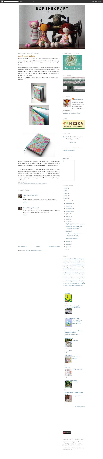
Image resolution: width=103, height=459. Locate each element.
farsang (64, 263)
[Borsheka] (69, 180)
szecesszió (65, 281)
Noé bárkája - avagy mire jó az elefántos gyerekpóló (74, 227)
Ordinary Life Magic (71, 380)
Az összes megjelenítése (80, 406)
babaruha (76, 259)
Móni (24, 195)
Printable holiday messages (76, 357)
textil (64, 283)
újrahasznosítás (75, 283)
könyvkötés (37, 183)
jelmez (83, 265)
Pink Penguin (68, 355)
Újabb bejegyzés (22, 246)
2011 (66, 196)
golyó (76, 263)
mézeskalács (82, 271)
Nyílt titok (69, 231)
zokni (72, 285)
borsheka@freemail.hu (69, 150)
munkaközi (75, 273)
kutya (71, 269)
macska (75, 269)
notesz (44, 183)
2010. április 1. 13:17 (32, 195)
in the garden (75, 381)
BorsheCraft (52, 8)
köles (79, 267)
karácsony (65, 267)
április (68, 222)
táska (83, 281)
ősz (66, 277)
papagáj (69, 277)
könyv (83, 267)
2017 (66, 188)
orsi (79, 275)
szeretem (76, 281)
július (68, 214)
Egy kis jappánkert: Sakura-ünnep (75, 224)
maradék (83, 269)
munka (69, 273)
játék (72, 265)
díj (79, 261)
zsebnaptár (76, 285)
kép (75, 267)
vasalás (64, 285)
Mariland (67, 293)
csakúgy (73, 261)
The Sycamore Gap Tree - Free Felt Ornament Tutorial (77, 321)
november (69, 203)
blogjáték (82, 259)
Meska (76, 271)
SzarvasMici (68, 351)
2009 (66, 250)
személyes (70, 281)
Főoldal (38, 246)
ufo (70, 283)
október (68, 206)
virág (70, 285)
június (68, 216)
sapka (72, 279)
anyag (68, 259)
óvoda (64, 277)
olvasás (75, 275)
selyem (76, 279)
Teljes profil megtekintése (72, 113)
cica (70, 261)
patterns (73, 277)
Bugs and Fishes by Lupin (72, 318)
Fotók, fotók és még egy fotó (72, 306)
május (68, 219)
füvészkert (72, 263)
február (68, 244)
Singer (80, 279)
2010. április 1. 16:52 (33, 208)
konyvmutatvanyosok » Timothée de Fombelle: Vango (74, 331)
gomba (79, 263)
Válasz (25, 202)
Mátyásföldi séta (76, 307)
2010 (66, 198)
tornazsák (67, 283)
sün (84, 279)
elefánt (81, 261)
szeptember (69, 208)
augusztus (69, 211)
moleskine (65, 273)
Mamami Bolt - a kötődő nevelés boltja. (74, 393)
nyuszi (72, 275)
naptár (83, 273)
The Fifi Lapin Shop (77, 369)
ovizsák (83, 275)
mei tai (65, 271)
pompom (77, 277)
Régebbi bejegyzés (54, 246)
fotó (68, 263)
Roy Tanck (66, 137)
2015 (66, 191)
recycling (64, 279)
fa (84, 261)
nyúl (68, 275)
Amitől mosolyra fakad (26, 56)
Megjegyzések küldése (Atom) (34, 250)
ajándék (64, 259)
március (68, 241)
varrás (82, 283)
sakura (69, 279)
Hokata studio (69, 338)
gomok (83, 263)
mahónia (79, 269)
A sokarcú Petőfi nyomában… (72, 334)
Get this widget (73, 142)
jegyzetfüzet (28, 183)
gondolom (65, 265)
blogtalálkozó (65, 261)
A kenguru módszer (77, 395)
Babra (25, 208)
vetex (67, 285)
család (76, 261)
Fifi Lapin (67, 368)
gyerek (68, 265)
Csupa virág (75, 340)
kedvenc (71, 267)
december (69, 201)
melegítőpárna (71, 271)
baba (71, 259)
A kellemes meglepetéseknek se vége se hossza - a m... (74, 235)
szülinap (80, 281)
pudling (81, 277)
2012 (66, 193)
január (68, 247)
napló (79, 273)
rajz (84, 277)
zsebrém (81, 285)
